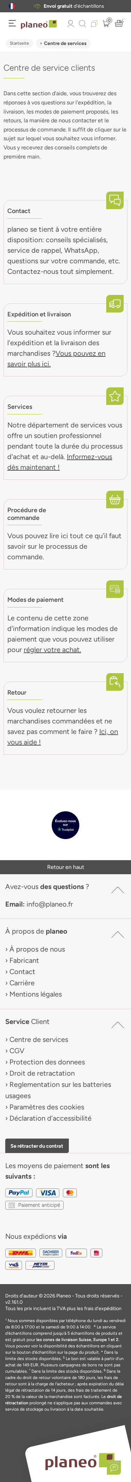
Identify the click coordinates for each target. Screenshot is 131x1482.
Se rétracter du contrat (36, 1146)
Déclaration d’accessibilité (50, 1118)
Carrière (22, 983)
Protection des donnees (47, 1062)
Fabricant (24, 960)
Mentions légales (35, 994)
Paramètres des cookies (46, 1107)
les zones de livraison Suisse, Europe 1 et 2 (77, 1339)
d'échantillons (74, 6)
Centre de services (38, 1039)
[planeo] (79, 1461)
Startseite (19, 43)
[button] (12, 6)
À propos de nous (37, 949)
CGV (16, 1050)
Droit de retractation (42, 1073)
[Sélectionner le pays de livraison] (12, 6)
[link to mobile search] (82, 23)
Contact (22, 971)
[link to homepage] (39, 24)
